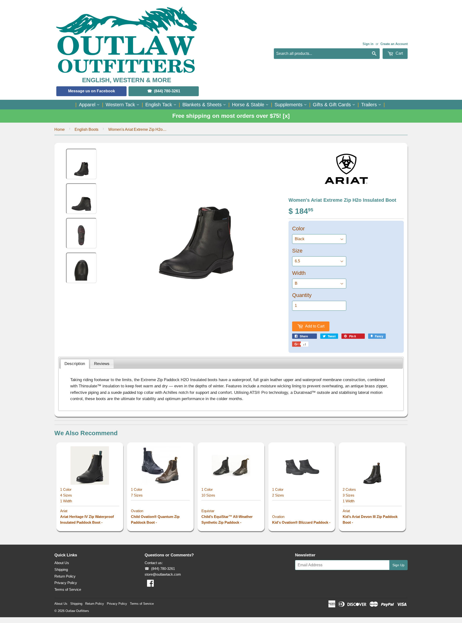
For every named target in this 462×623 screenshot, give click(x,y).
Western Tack (121, 104)
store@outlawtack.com (163, 574)
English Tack (159, 104)
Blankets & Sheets (202, 104)
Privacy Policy (65, 583)
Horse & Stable (249, 104)
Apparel (88, 104)
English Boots (86, 129)
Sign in (368, 44)
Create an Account (394, 44)
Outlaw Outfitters (77, 611)
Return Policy (65, 576)
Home (59, 129)
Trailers (369, 104)
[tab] (74, 364)
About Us (61, 563)
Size (297, 251)
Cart (399, 53)
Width (299, 273)
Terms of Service (67, 589)
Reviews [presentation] (101, 363)
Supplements (289, 104)
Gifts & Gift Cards (332, 104)
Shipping (61, 569)
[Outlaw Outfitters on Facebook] (150, 585)
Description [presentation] (74, 363)
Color (298, 229)
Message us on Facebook (91, 91)
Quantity (302, 295)
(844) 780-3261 (167, 91)
